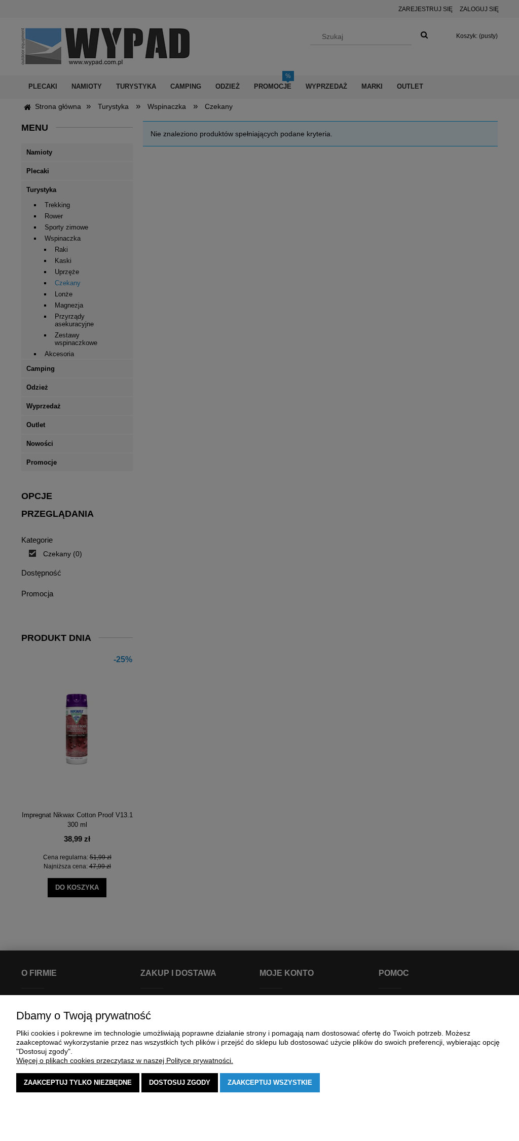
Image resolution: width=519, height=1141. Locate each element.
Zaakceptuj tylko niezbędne (78, 1082)
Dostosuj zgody (179, 1082)
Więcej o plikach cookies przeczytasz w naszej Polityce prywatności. (124, 1060)
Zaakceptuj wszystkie (270, 1082)
